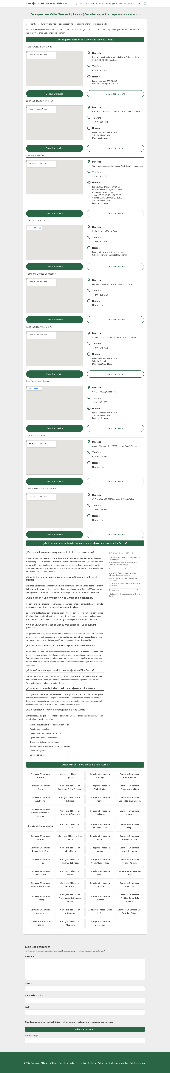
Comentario (31, 956)
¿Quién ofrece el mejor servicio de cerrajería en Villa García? (125, 585)
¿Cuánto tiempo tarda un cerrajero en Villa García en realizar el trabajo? (123, 564)
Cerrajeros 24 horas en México (46, 4)
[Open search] (145, 3)
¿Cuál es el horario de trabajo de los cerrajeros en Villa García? (125, 590)
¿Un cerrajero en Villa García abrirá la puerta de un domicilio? (125, 579)
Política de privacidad (118, 1063)
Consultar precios (54, 93)
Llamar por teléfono (115, 93)
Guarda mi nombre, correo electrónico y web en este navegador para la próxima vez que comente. (69, 1022)
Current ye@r (32, 1035)
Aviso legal (102, 1063)
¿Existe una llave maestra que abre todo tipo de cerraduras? (124, 558)
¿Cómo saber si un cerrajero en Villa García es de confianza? (124, 569)
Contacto (137, 3)
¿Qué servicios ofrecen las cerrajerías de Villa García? (124, 595)
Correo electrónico (34, 995)
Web (27, 1007)
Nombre (29, 983)
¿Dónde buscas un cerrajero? (86, 3)
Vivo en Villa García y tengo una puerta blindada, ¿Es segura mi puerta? (122, 574)
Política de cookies (138, 1063)
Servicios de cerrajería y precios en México (114, 3)
